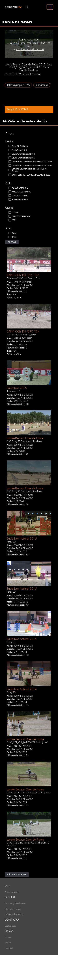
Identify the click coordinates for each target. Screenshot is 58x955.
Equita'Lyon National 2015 (22, 538)
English (8, 942)
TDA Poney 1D (13, 391)
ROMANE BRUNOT (23, 394)
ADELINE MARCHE (23, 746)
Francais (8, 937)
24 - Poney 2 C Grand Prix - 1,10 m (23, 278)
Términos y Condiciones (15, 903)
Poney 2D (11, 541)
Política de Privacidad (14, 914)
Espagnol (9, 948)
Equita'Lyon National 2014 (22, 639)
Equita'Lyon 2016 (17, 388)
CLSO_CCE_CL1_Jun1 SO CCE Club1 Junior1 (28, 742)
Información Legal (12, 909)
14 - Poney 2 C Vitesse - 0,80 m (21, 334)
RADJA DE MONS (24, 285)
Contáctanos (10, 925)
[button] (12, 242)
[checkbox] (18, 146)
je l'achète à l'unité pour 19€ (29, 49)
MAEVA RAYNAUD (23, 282)
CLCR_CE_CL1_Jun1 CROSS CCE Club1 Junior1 (29, 792)
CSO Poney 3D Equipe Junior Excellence (24, 441)
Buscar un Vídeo (12, 892)
